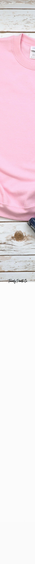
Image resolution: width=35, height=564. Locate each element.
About (11, 3)
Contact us (21, 3)
